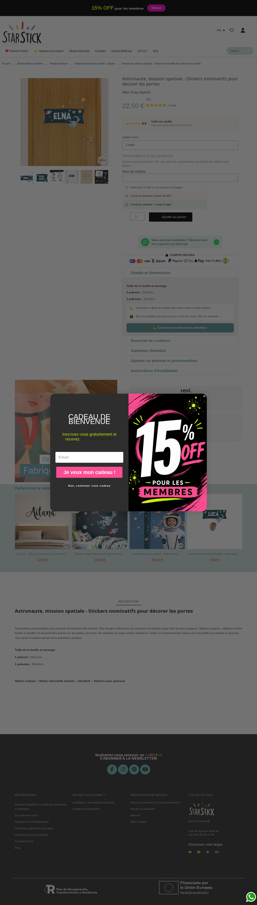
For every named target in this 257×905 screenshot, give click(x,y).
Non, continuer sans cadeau (89, 485)
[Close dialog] (204, 396)
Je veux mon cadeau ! (89, 472)
